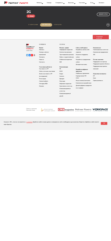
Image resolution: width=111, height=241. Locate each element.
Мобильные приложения (82, 73)
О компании (33, 24)
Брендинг (62, 78)
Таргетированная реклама (67, 54)
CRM (77, 78)
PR (60, 69)
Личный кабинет (43, 81)
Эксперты (101, 2)
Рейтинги (41, 49)
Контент (62, 76)
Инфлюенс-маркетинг (66, 83)
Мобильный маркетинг (66, 59)
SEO (61, 62)
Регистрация (42, 78)
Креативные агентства (66, 86)
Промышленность (98, 80)
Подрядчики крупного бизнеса (101, 64)
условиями (29, 122)
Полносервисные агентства (100, 49)
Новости (41, 59)
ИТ (94, 76)
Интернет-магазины (81, 64)
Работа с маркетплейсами (67, 57)
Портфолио (46, 24)
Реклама (41, 86)
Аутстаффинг (80, 88)
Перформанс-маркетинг (66, 49)
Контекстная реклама (66, 52)
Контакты (58, 24)
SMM (61, 71)
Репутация (62, 81)
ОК (104, 123)
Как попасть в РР (43, 69)
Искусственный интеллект (83, 80)
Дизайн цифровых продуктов (84, 85)
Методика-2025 (43, 83)
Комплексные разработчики (83, 83)
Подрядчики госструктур (100, 61)
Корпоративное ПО (81, 76)
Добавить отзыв (103, 14)
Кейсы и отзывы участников (47, 71)
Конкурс (49, 2)
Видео (61, 73)
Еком (94, 78)
